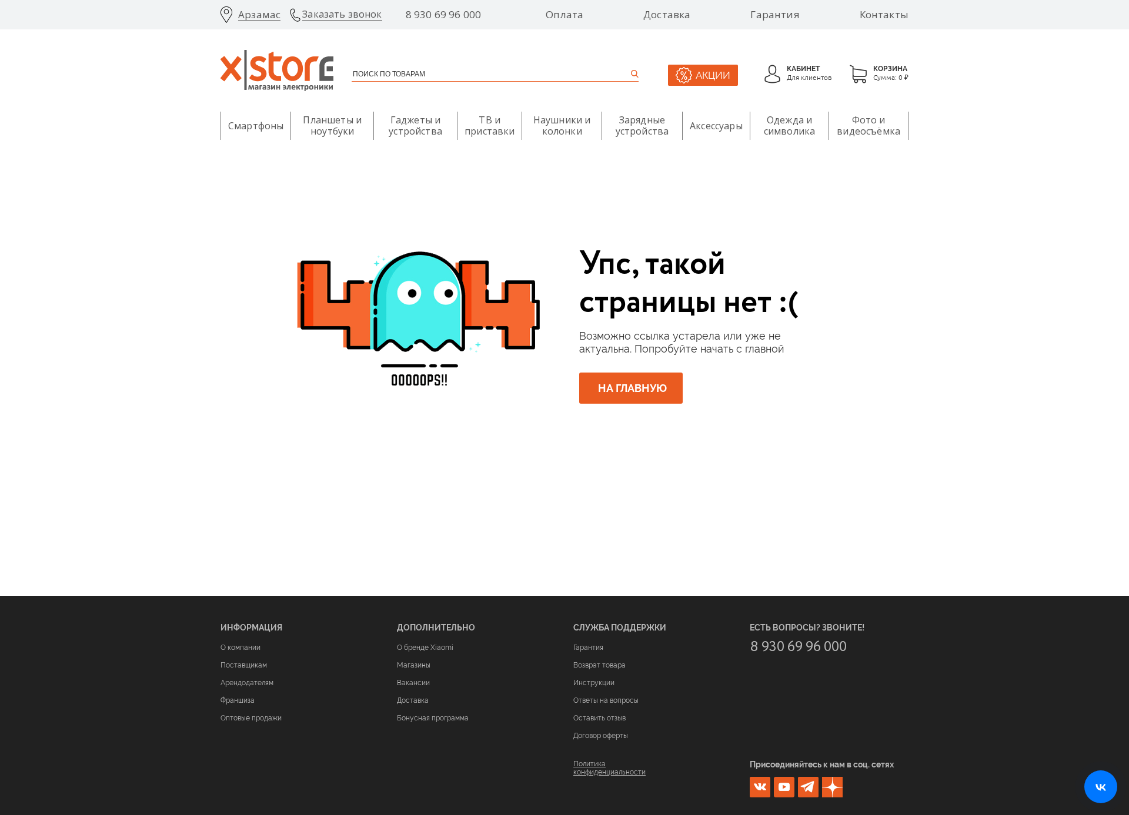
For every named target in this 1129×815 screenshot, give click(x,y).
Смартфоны (255, 125)
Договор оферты (600, 736)
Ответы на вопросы (606, 700)
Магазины (413, 665)
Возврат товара (599, 665)
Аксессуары (716, 125)
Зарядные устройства (642, 125)
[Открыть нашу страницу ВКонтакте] (1100, 786)
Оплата (564, 15)
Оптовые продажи (251, 718)
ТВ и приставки (490, 125)
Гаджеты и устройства (415, 125)
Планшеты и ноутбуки (332, 125)
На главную (632, 388)
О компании (240, 647)
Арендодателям (247, 683)
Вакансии (413, 683)
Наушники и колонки (562, 125)
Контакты (884, 15)
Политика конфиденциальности (609, 768)
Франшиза (238, 700)
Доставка (666, 15)
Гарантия (774, 15)
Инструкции (593, 683)
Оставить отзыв (599, 718)
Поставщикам (244, 665)
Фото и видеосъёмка (868, 125)
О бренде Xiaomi (425, 647)
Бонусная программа (433, 718)
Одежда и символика (789, 125)
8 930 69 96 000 (444, 15)
